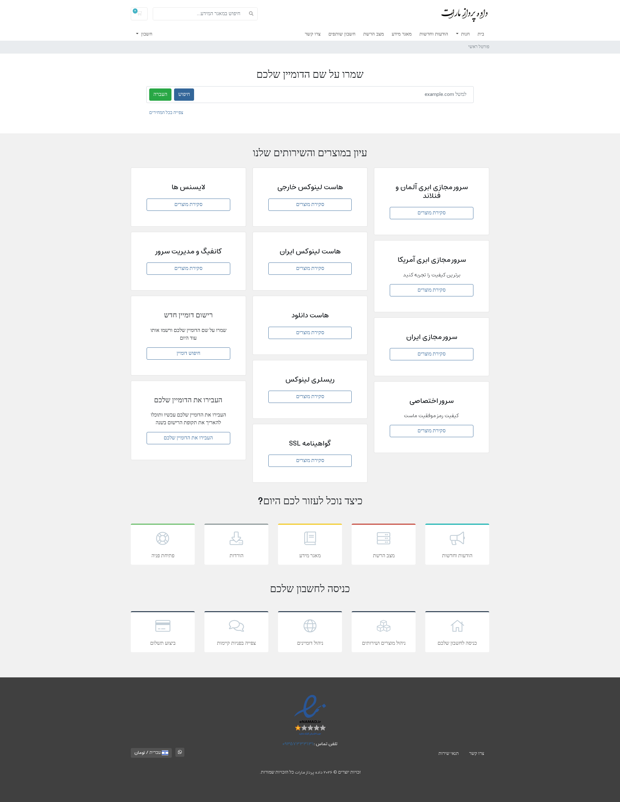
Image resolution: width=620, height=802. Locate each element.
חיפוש (184, 94)
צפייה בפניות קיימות (236, 643)
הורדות (236, 555)
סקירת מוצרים (432, 213)
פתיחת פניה (162, 555)
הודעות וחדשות (433, 34)
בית (481, 34)
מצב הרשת (373, 34)
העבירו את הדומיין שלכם (188, 438)
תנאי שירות (449, 754)
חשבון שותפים (342, 34)
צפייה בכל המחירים (166, 113)
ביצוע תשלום (163, 643)
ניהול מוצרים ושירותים (384, 643)
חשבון (146, 34)
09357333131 (298, 744)
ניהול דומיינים (310, 643)
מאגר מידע (402, 34)
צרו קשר (313, 34)
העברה (160, 94)
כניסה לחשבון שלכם (457, 643)
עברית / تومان (148, 753)
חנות (465, 34)
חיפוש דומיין (188, 353)
